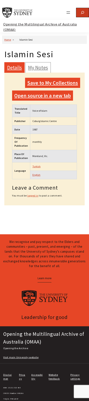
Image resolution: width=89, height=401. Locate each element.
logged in (32, 195)
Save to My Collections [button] (52, 82)
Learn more (44, 278)
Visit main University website (20, 357)
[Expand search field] (82, 12)
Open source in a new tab (42, 95)
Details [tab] (14, 67)
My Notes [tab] (38, 67)
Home (7, 39)
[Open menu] (68, 12)
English (36, 174)
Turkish (36, 166)
